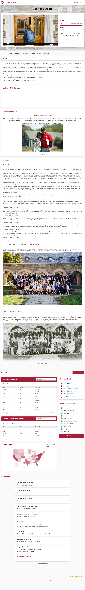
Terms (44, 580)
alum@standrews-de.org (76, 580)
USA (48, 444)
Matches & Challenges (13, 53)
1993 (4, 396)
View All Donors (78, 372)
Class (4, 387)
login (81, 2)
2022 (4, 405)
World (53, 444)
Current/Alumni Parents (72, 388)
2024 (4, 431)
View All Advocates (42, 563)
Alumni (68, 383)
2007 (4, 409)
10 (53, 413)
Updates (33, 53)
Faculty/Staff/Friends (71, 391)
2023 (4, 435)
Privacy (49, 580)
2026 (4, 389)
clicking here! (73, 36)
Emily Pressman (67, 418)
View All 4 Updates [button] (42, 363)
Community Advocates (24, 557)
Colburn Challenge (25, 53)
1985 (4, 398)
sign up (76, 2)
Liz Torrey (13, 240)
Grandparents (69, 393)
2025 (4, 429)
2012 (4, 407)
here (6, 71)
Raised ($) (37, 387)
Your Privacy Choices (58, 580)
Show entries (9, 383)
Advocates (46, 53)
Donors (39, 53)
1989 (4, 393)
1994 (4, 400)
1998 (4, 391)
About (4, 53)
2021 (4, 402)
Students (68, 386)
